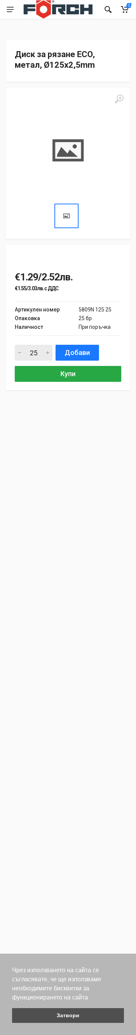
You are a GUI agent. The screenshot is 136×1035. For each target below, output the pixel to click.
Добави (77, 352)
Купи (68, 374)
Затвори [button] (68, 1015)
